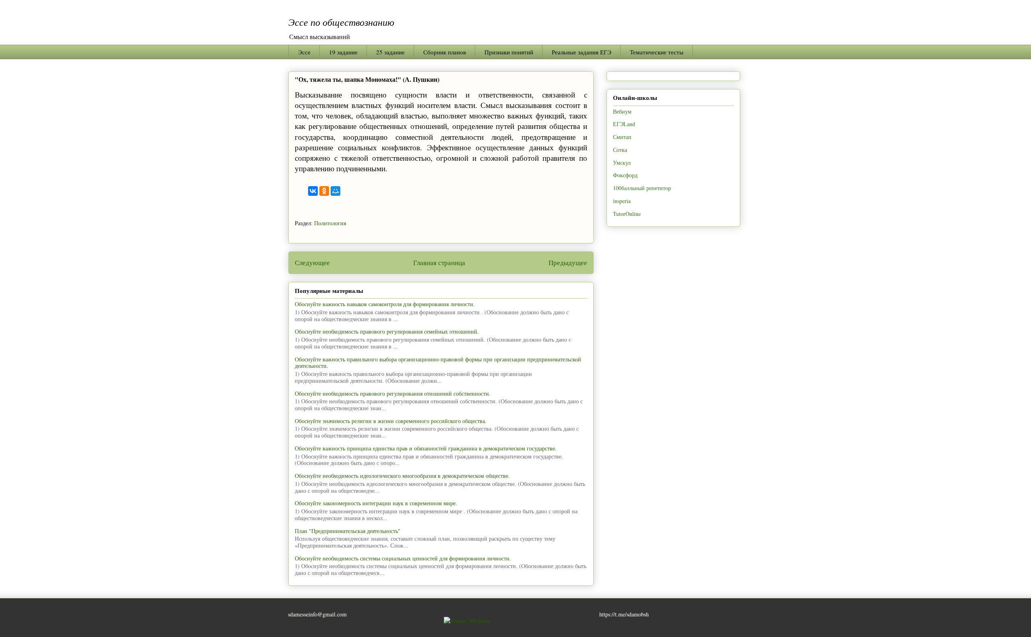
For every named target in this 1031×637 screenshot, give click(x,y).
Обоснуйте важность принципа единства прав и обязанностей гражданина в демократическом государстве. (426, 448)
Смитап (622, 137)
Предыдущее (568, 262)
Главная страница (439, 262)
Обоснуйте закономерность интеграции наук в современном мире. (376, 503)
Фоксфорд (625, 175)
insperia (622, 201)
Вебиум (622, 111)
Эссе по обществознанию (341, 21)
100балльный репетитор (642, 188)
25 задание (390, 52)
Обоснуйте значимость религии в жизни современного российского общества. (391, 421)
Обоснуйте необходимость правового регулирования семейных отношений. (387, 331)
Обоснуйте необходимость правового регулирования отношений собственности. (393, 393)
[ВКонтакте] (313, 191)
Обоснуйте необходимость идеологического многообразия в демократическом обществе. (402, 475)
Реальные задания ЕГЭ (581, 52)
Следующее (312, 262)
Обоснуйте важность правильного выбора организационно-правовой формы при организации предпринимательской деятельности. (438, 362)
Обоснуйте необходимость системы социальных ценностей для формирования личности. (403, 558)
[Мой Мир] (335, 191)
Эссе (304, 52)
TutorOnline (627, 214)
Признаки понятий (508, 52)
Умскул (622, 162)
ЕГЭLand (624, 124)
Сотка (620, 150)
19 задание (343, 52)
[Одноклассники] (324, 191)
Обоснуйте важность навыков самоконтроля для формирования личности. (385, 304)
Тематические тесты (656, 52)
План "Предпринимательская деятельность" (347, 531)
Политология (330, 223)
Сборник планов (444, 52)
